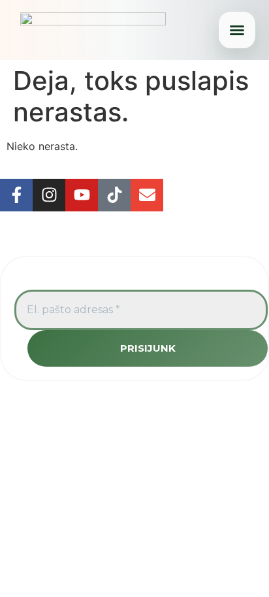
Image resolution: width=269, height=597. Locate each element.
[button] (237, 30)
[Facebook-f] (16, 195)
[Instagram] (49, 195)
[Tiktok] (114, 195)
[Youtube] (81, 195)
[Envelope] (147, 195)
